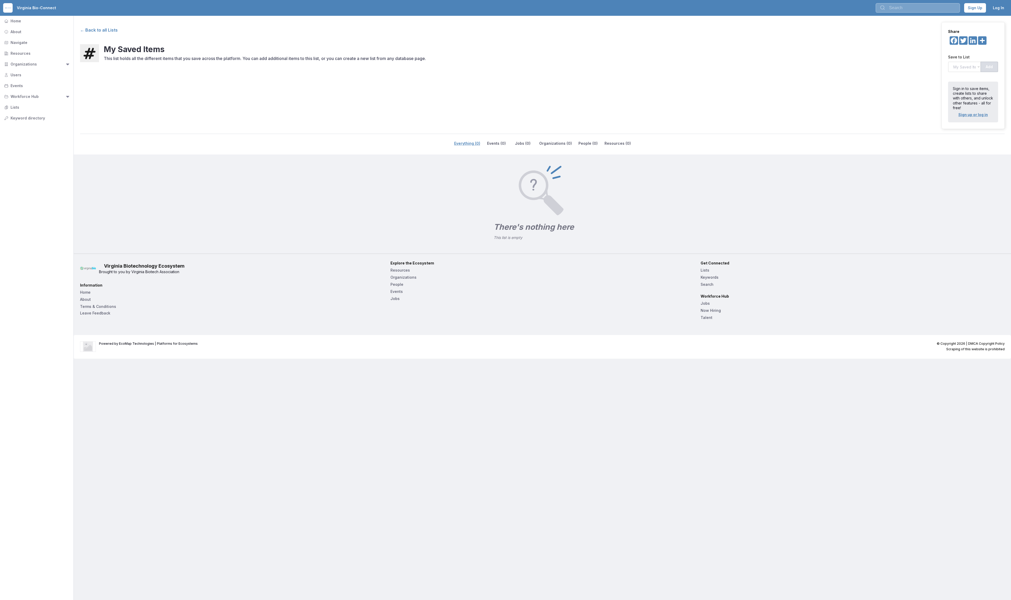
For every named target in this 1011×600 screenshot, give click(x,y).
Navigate (15, 42)
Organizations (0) (555, 143)
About (12, 31)
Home (12, 21)
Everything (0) (467, 143)
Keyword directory (24, 118)
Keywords (709, 277)
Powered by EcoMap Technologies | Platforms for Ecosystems (148, 344)
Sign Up (975, 8)
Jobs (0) (523, 143)
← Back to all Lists (99, 30)
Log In (998, 8)
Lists (11, 107)
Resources (17, 53)
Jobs (395, 298)
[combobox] (918, 8)
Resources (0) (617, 143)
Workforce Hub (21, 96)
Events (13, 85)
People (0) (588, 143)
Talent (706, 317)
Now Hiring (711, 310)
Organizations (20, 64)
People (396, 284)
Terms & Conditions (98, 306)
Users (12, 75)
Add (989, 66)
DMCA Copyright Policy (986, 344)
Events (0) (496, 143)
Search (707, 284)
